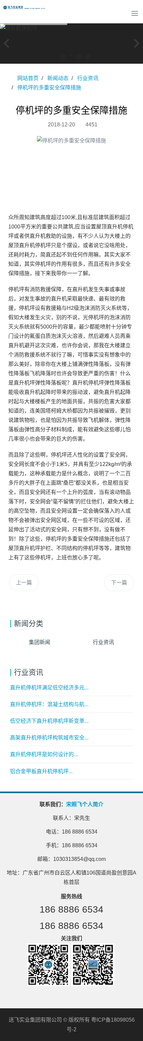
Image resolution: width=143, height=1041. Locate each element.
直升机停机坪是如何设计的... (44, 754)
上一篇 (24, 582)
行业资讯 (87, 78)
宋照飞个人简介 (84, 804)
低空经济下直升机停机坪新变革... (49, 721)
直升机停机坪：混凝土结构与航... (49, 704)
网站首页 (28, 78)
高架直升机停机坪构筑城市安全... (49, 737)
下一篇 (119, 582)
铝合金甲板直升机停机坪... (41, 771)
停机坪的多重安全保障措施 (49, 87)
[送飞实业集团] (25, 13)
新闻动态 (58, 78)
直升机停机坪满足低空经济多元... (49, 687)
